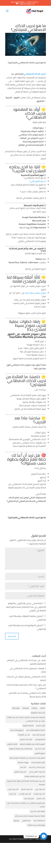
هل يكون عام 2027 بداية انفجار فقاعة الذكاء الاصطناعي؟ (26, 686)
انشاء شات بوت (40, 748)
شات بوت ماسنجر (26, 789)
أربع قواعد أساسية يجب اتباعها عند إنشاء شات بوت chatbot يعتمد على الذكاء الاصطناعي (26, 719)
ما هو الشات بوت (39, 820)
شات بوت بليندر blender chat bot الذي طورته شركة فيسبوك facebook (26, 782)
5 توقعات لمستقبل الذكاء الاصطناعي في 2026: (28, 670)
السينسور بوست (40, 739)
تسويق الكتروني (40, 753)
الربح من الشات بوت (38, 734)
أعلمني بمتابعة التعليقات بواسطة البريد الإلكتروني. (27, 618)
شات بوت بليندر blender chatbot (35, 776)
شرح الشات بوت (29, 798)
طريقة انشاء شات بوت (37, 811)
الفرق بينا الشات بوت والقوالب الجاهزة (32, 744)
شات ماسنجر (40, 798)
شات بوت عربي (40, 789)
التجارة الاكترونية (28, 725)
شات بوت (23, 767)
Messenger (16, 708)
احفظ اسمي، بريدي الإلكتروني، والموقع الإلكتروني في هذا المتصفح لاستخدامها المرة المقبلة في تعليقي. (26, 606)
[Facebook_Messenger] (43, 836)
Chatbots (34, 708)
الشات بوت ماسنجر (26, 739)
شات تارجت (12, 793)
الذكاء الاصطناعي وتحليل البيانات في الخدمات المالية (26, 678)
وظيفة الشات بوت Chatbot (36, 825)
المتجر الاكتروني (12, 744)
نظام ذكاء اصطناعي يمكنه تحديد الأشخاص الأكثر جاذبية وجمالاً (27, 694)
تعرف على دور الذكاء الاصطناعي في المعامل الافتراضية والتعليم (26, 662)
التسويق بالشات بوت (16, 730)
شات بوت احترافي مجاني (37, 771)
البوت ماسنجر (40, 725)
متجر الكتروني (26, 820)
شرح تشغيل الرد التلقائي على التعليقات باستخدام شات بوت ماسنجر (26, 805)
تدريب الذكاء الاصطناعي (35, 74)
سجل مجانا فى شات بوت (37, 767)
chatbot (42, 708)
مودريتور (16, 820)
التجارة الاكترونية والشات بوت (35, 730)
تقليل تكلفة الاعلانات (38, 762)
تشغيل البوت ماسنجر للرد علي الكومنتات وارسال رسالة (27, 757)
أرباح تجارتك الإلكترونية (38, 712)
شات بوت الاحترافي (20, 771)
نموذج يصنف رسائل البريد (35, 293)
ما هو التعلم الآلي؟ (37, 181)
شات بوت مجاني (13, 789)
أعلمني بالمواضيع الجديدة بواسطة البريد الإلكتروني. (27, 627)
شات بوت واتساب (39, 793)
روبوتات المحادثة (23, 762)
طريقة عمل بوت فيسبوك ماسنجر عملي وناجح (30, 815)
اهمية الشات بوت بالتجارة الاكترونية (20, 748)
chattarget (25, 708)
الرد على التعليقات (24, 734)
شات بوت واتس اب (25, 793)
